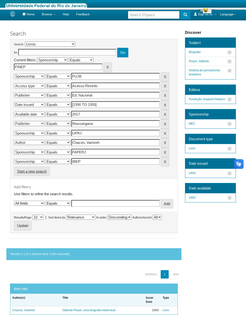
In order (101, 217)
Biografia (195, 52)
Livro (166, 310)
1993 (192, 173)
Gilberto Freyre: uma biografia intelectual (89, 310)
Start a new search (32, 171)
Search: (19, 44)
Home (30, 14)
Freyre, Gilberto (199, 61)
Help (66, 14)
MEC (192, 123)
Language (227, 14)
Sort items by (56, 217)
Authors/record (142, 217)
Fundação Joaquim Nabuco (207, 99)
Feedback (83, 14)
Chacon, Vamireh (23, 310)
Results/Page (22, 217)
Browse (47, 14)
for (15, 52)
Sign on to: (205, 14)
